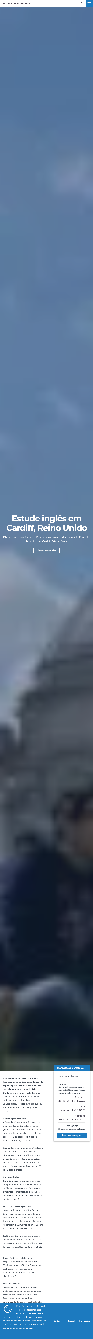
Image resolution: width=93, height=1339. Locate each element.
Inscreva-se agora (71, 1135)
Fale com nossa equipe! (46, 550)
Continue (57, 1321)
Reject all (71, 1321)
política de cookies (12, 1321)
